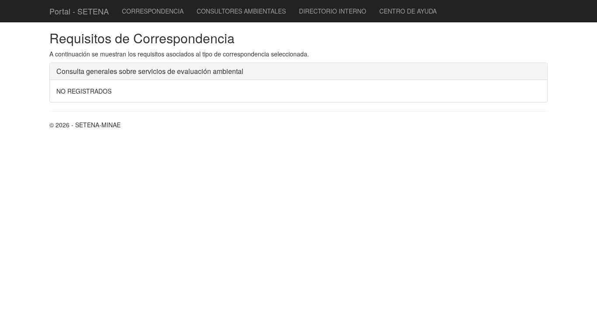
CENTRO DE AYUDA (408, 11)
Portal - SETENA (79, 11)
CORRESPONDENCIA (153, 11)
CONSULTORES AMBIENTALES (241, 11)
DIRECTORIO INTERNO (332, 11)
